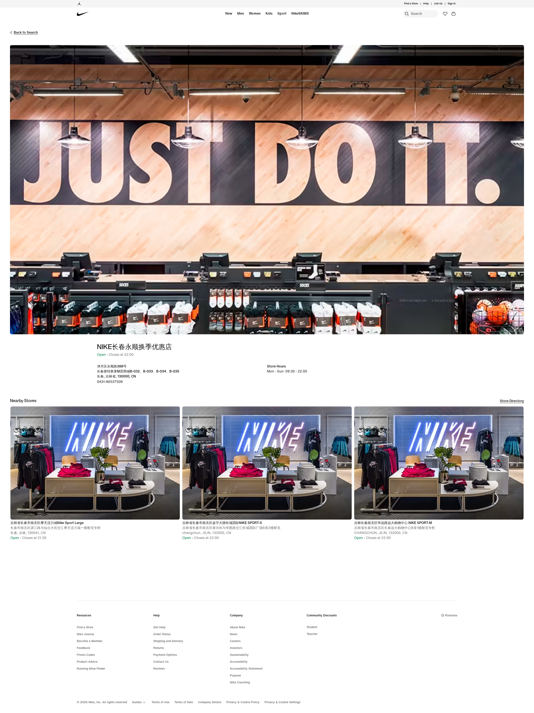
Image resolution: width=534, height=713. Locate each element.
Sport (281, 13)
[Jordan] (79, 3)
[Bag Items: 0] (453, 14)
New (228, 13)
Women (255, 13)
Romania (451, 615)
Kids (269, 13)
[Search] (407, 14)
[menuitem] (430, 3)
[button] (95, 475)
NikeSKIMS (300, 13)
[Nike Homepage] (83, 14)
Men (240, 13)
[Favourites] (445, 14)
